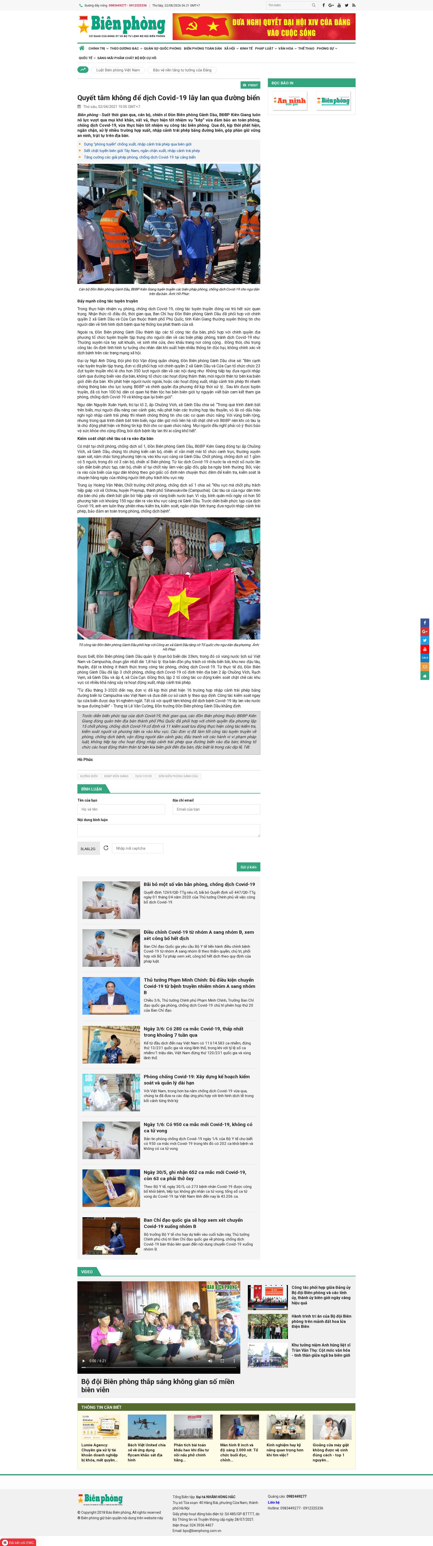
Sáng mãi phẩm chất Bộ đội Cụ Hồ (126, 58)
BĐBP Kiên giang (116, 776)
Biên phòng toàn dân (203, 48)
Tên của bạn (87, 800)
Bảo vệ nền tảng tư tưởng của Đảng (182, 70)
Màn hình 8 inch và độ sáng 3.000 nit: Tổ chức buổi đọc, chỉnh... (239, 1452)
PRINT (253, 85)
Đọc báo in (282, 83)
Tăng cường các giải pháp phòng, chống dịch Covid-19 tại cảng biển (140, 157)
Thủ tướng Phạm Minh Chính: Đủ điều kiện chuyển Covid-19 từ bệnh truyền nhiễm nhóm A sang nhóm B (199, 986)
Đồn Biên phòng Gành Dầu (178, 776)
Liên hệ (274, 1502)
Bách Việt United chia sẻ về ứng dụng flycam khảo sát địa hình (147, 1452)
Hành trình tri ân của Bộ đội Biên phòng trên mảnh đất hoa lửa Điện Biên (321, 1321)
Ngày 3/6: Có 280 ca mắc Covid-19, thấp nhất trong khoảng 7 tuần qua (193, 1032)
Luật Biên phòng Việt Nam (118, 70)
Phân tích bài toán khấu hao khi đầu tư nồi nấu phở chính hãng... (191, 1452)
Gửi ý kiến (249, 867)
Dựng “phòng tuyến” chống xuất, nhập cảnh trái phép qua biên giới (137, 144)
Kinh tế (246, 48)
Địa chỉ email (183, 800)
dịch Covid (143, 776)
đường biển (88, 776)
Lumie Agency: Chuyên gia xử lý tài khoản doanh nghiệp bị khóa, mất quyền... (99, 1452)
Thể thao (306, 48)
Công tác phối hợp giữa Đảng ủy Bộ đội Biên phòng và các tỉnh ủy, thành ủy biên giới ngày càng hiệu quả (321, 1295)
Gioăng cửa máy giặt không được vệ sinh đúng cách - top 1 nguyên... (331, 1452)
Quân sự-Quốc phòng (162, 48)
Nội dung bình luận (92, 820)
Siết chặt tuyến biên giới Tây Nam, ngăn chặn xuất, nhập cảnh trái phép (142, 150)
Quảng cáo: (287, 1496)
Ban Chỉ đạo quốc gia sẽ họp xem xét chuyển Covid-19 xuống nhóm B (193, 1223)
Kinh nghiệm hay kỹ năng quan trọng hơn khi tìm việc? (285, 1450)
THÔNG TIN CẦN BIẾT (101, 1407)
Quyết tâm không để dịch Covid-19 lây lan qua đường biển (168, 98)
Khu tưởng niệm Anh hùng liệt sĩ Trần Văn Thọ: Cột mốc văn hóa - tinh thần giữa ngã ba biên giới (321, 1350)
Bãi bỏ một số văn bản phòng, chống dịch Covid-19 (199, 884)
